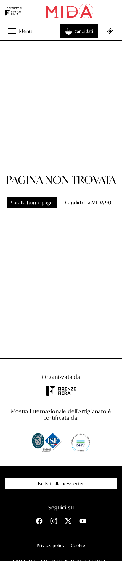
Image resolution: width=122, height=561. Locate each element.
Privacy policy (51, 545)
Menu (25, 31)
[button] (12, 31)
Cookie (78, 545)
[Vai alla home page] (69, 11)
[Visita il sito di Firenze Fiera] (13, 13)
